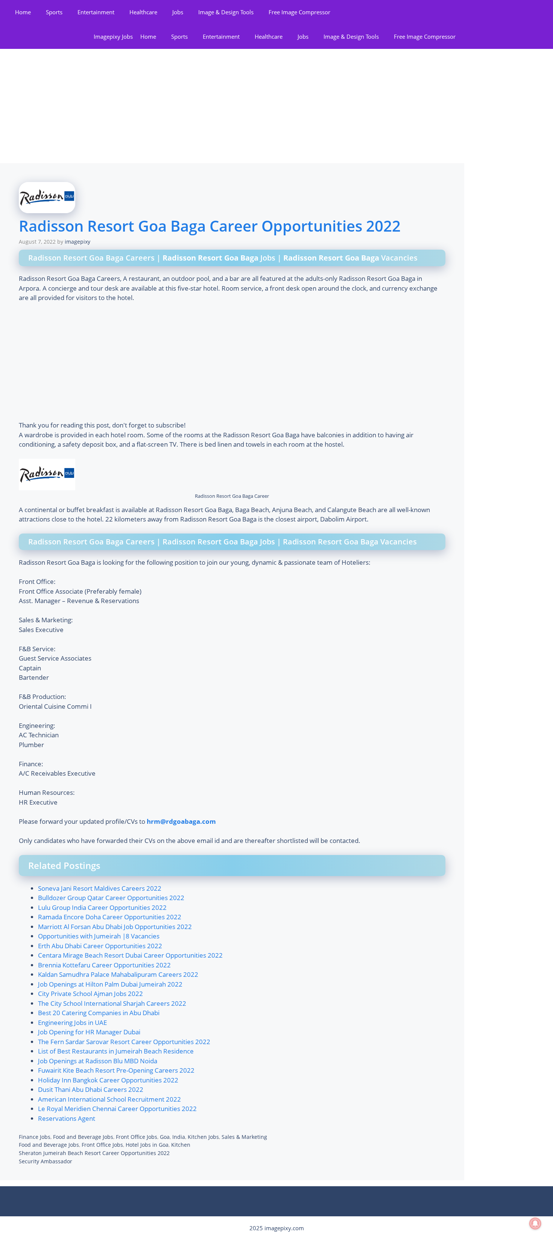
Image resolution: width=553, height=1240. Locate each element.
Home (23, 12)
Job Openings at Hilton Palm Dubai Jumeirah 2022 (110, 984)
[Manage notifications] (535, 1223)
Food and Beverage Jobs (83, 1136)
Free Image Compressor (299, 12)
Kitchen (180, 1144)
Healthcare (143, 12)
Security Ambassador (45, 1161)
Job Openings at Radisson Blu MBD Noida (97, 1061)
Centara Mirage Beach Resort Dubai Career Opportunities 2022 (130, 955)
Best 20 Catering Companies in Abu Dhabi (99, 1012)
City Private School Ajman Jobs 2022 (90, 993)
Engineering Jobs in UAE (72, 1022)
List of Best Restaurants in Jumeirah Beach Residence (116, 1051)
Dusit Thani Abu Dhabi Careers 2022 (90, 1089)
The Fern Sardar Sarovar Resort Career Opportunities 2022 (124, 1041)
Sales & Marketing (244, 1136)
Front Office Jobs (136, 1136)
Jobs (177, 12)
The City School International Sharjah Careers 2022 (112, 1003)
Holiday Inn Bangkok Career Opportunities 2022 (108, 1080)
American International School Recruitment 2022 (109, 1099)
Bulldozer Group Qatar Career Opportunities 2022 (111, 897)
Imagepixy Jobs (113, 36)
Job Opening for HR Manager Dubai (89, 1032)
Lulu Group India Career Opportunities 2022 (102, 907)
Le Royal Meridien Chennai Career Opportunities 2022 (117, 1108)
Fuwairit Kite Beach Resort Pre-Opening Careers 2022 (116, 1070)
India (178, 1136)
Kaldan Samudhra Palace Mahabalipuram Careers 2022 (118, 974)
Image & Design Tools (226, 12)
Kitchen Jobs (203, 1136)
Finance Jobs (34, 1136)
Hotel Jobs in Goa (147, 1144)
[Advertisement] (232, 107)
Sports (54, 12)
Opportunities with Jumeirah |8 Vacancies (99, 936)
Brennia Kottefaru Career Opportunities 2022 (104, 965)
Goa (165, 1136)
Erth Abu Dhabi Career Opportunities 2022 (100, 945)
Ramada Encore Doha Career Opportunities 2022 (109, 917)
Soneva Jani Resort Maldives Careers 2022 (99, 888)
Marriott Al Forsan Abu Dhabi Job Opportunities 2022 (115, 926)
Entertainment (95, 12)
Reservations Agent (66, 1118)
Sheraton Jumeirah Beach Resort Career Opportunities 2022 (94, 1153)
